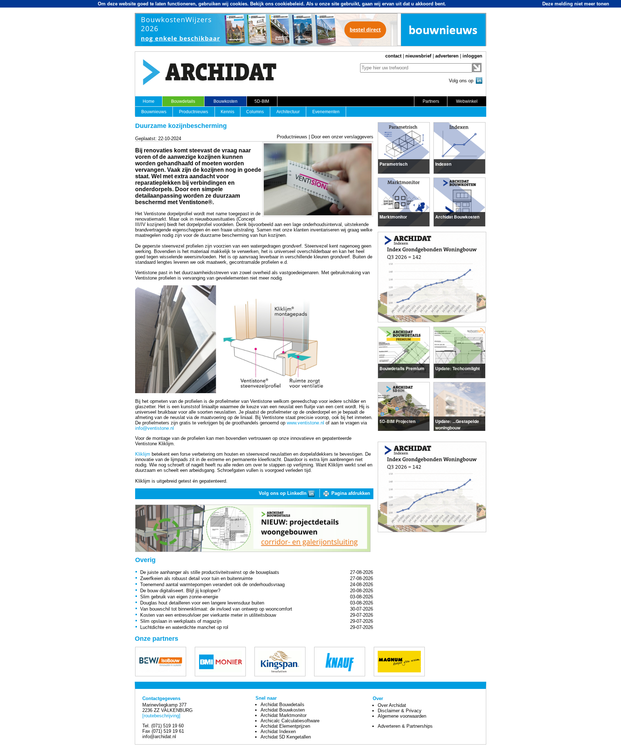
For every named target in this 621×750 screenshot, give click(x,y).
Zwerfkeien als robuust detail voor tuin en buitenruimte (196, 578)
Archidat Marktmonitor (284, 715)
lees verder (391, 162)
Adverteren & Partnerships (405, 726)
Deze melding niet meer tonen (575, 3)
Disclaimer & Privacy (400, 710)
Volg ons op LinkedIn (283, 493)
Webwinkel (467, 101)
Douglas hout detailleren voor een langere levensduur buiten (202, 603)
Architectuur (288, 111)
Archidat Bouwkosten (283, 710)
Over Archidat (392, 705)
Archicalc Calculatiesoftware (290, 720)
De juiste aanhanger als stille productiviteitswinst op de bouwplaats (209, 572)
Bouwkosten (225, 101)
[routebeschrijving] (161, 715)
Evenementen (326, 111)
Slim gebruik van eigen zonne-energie (179, 596)
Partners (431, 101)
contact (393, 56)
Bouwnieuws (153, 111)
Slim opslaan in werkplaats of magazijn (180, 621)
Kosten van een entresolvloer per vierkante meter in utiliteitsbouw (208, 615)
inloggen (472, 56)
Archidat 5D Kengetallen (286, 737)
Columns (255, 111)
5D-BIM (261, 101)
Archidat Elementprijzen (285, 726)
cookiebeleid (289, 3)
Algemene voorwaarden (402, 716)
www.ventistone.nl (305, 422)
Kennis (227, 111)
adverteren (447, 56)
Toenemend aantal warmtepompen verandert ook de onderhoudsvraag (212, 584)
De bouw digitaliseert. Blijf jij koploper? (180, 590)
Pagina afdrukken (350, 493)
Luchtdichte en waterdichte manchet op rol (184, 627)
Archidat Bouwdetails (282, 704)
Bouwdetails (183, 101)
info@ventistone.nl (154, 428)
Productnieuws (193, 111)
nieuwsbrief (418, 56)
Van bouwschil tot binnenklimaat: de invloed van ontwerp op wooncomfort (216, 609)
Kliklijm (142, 454)
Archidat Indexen (278, 731)
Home (149, 101)
